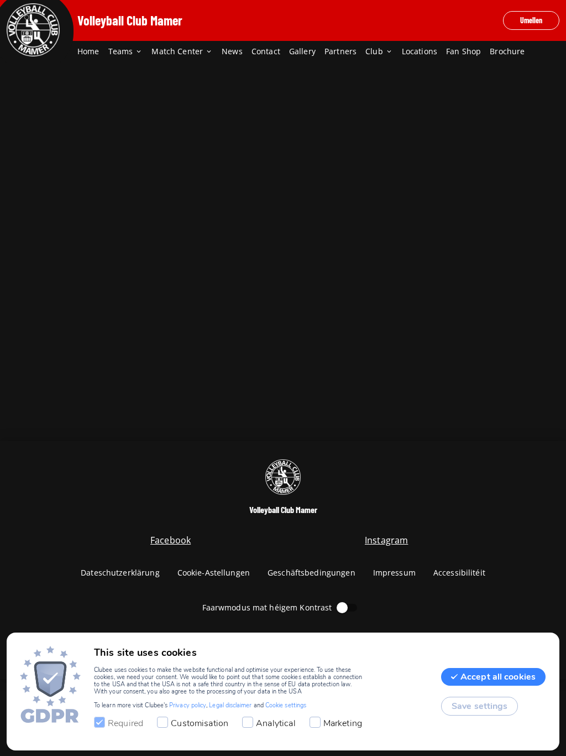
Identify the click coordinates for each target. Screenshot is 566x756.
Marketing (342, 723)
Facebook (170, 540)
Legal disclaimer (230, 705)
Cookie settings (285, 705)
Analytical (276, 723)
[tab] (92, 52)
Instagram (386, 540)
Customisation (199, 723)
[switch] (342, 607)
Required (125, 723)
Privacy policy (187, 705)
